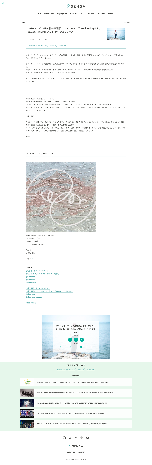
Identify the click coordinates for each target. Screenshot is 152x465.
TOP (39, 13)
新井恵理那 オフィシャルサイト (38, 288)
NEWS (110, 13)
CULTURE (101, 13)
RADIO (91, 13)
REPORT (73, 13)
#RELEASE (44, 46)
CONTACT (81, 452)
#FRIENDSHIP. (33, 46)
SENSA (76, 6)
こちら (33, 258)
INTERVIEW (49, 13)
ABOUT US (71, 452)
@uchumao (30, 276)
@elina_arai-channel (34, 297)
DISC (83, 13)
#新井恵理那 (62, 46)
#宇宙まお (53, 46)
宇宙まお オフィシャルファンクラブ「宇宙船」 (43, 273)
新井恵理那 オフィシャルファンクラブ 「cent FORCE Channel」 (49, 291)
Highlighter (62, 13)
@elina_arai (30, 294)
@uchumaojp (31, 282)
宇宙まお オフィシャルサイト (37, 271)
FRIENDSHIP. (31, 303)
